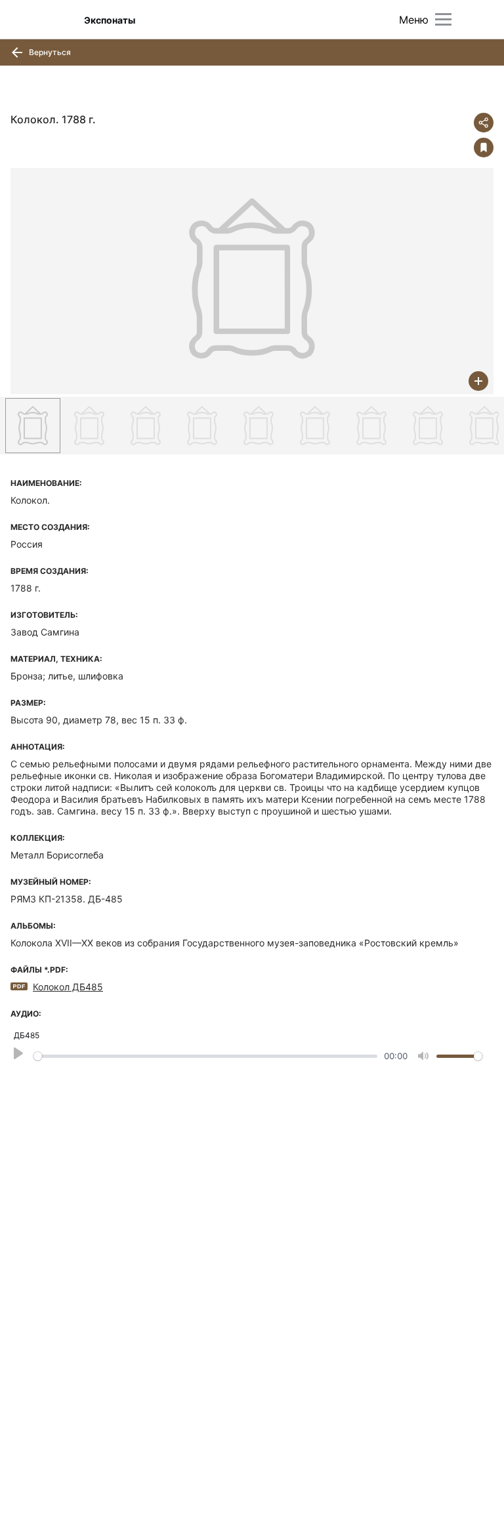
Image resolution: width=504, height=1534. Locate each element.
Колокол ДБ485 (68, 986)
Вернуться (49, 52)
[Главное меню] (443, 19)
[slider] (205, 1056)
